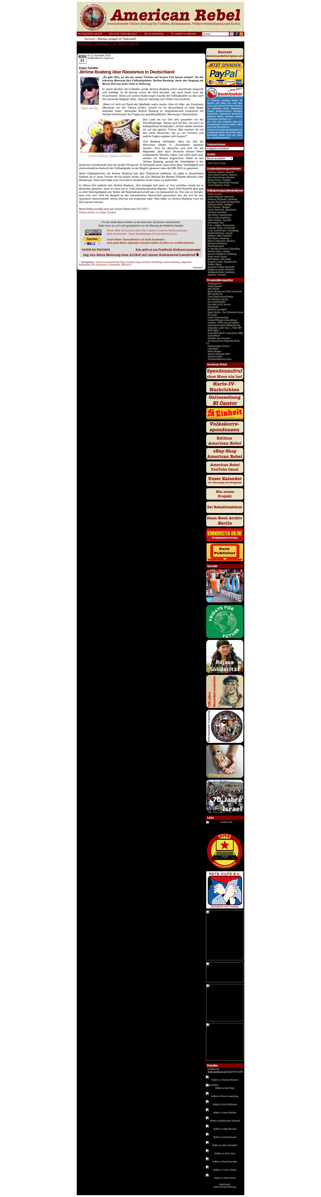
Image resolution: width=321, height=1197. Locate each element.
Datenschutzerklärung (225, 1187)
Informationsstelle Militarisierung (224, 325)
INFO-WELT (142, 209)
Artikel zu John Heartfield (224, 1145)
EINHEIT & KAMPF (217, 309)
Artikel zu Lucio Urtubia (224, 1170)
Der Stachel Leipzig (218, 299)
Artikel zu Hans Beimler (225, 1112)
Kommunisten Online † (219, 346)
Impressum (224, 1184)
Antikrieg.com (214, 283)
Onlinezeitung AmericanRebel (160, 17)
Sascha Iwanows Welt (219, 354)
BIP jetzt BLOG (215, 294)
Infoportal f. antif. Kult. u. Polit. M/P (225, 328)
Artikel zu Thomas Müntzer (224, 1080)
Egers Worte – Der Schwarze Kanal (225, 312)
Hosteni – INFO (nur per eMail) (223, 322)
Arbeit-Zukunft (215, 286)
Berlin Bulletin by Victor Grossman (225, 291)
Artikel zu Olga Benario (224, 1129)
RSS (241, 34)
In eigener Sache (90, 33)
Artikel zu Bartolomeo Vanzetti (225, 1121)
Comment (198, 267)
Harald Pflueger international (222, 320)
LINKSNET (213, 348)
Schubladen (114, 264)
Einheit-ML (213, 307)
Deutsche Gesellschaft (107, 262)
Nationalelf (84, 264)
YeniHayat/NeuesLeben (220, 359)
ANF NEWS (213, 289)
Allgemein (109, 58)
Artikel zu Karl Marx (225, 1088)
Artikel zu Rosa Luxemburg (225, 1096)
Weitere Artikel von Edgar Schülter (97, 212)
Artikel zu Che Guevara (224, 1137)
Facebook (236, 34)
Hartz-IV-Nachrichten (218, 317)
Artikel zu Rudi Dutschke (225, 1161)
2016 (223, 163)
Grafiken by (213, 1069)
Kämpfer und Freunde (219, 338)
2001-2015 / (214, 163)
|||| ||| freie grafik (225, 1071)
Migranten (186, 262)
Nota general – (156, 33)
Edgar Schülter (126, 262)
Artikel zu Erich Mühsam (225, 1104)
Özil (93, 264)
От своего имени (183, 33)
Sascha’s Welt (215, 356)
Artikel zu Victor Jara (225, 1153)
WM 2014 (126, 264)
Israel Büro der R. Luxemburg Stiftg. (226, 333)
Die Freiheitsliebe (217, 302)
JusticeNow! (214, 335)
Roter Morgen (215, 351)
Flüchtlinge (157, 262)
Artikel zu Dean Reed (225, 1178)
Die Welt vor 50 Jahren (219, 304)
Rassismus (101, 264)
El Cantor (212, 315)
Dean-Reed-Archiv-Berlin (220, 296)
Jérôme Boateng (172, 262)
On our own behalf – (125, 33)
